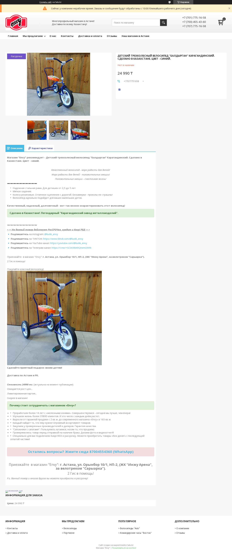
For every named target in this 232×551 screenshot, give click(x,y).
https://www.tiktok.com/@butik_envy (63, 238)
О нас (53, 35)
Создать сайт (45, 2)
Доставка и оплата (90, 35)
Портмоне (68, 532)
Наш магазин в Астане (135, 35)
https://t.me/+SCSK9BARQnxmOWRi (71, 247)
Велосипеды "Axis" (130, 528)
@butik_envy (51, 234)
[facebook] (12, 490)
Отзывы (112, 35)
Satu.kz (130, 545)
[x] (21, 490)
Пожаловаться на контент (124, 548)
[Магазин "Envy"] (16, 22)
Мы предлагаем (33, 35)
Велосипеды (70, 528)
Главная (13, 35)
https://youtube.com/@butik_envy (68, 243)
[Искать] (163, 22)
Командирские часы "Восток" (136, 532)
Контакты (67, 35)
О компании (182, 528)
